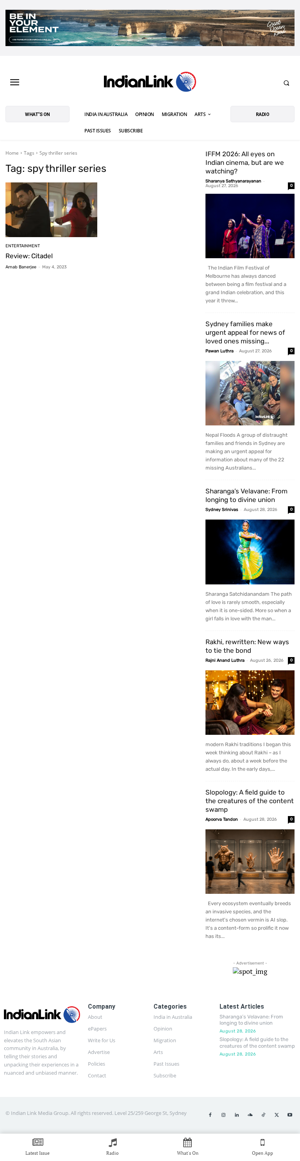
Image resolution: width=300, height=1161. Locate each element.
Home (12, 153)
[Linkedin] (236, 1115)
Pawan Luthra (219, 351)
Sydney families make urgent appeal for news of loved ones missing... (245, 332)
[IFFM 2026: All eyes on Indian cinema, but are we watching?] (250, 226)
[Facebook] (210, 1115)
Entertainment (22, 246)
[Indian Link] (150, 83)
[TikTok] (263, 1115)
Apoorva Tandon (221, 819)
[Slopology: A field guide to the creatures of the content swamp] (250, 861)
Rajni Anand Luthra (225, 660)
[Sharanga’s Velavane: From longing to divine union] (250, 552)
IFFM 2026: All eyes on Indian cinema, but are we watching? (244, 162)
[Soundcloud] (250, 1115)
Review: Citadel (29, 256)
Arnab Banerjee (20, 267)
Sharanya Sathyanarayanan (233, 181)
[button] (286, 83)
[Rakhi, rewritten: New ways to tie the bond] (250, 702)
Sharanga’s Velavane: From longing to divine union (251, 1020)
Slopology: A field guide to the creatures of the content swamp (249, 800)
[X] (276, 1115)
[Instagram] (223, 1115)
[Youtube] (290, 1115)
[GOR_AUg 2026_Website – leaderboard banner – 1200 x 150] (150, 28)
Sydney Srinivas (221, 509)
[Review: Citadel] (51, 210)
